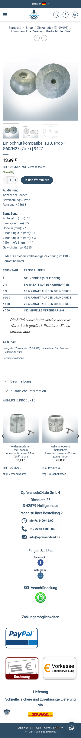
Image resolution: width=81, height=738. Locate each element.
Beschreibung (20, 381)
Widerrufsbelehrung (41, 731)
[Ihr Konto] (66, 15)
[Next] (78, 443)
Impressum (25, 728)
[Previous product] (44, 38)
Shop (29, 28)
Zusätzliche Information (28, 391)
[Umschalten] (6, 382)
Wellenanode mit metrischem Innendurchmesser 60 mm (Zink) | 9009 (60, 451)
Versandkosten (36, 167)
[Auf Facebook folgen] (40, 562)
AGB (38, 728)
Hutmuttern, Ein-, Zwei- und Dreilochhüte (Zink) (40, 31)
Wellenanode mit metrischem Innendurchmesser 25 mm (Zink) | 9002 (20, 451)
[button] (5, 14)
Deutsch (36, 3)
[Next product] (37, 38)
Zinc (21, 358)
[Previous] (3, 443)
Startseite (14, 28)
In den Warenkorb (37, 180)
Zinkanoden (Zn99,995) (53, 28)
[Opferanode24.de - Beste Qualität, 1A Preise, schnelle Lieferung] (34, 14)
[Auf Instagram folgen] (40, 575)
